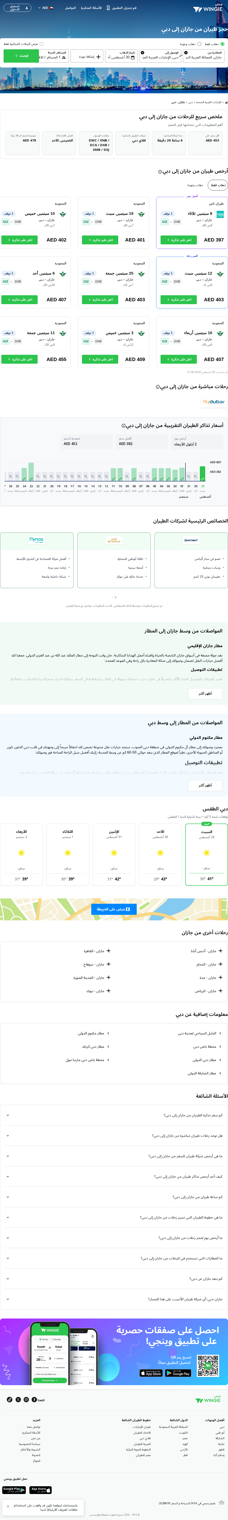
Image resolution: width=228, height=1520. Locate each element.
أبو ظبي (220, 1433)
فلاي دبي (145, 1438)
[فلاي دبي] (214, 402)
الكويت (183, 1433)
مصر (185, 1438)
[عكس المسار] (181, 56)
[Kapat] (8, 1507)
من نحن (35, 1438)
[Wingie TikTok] (9, 1400)
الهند (185, 1444)
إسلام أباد (218, 1455)
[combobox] (204, 57)
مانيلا (221, 1444)
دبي (191, 102)
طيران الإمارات (142, 1427)
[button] (202, 473)
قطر (185, 1455)
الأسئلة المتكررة (31, 1433)
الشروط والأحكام (30, 1449)
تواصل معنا (33, 1427)
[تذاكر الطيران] (226, 102)
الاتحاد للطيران (142, 1433)
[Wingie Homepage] (208, 8)
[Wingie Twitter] (18, 1400)
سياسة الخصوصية (29, 1444)
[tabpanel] (114, 284)
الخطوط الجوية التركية (138, 1449)
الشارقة (220, 1438)
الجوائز (36, 1461)
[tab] (218, 185)
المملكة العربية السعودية (173, 1427)
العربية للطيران (142, 1444)
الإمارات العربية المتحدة (208, 102)
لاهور (221, 1449)
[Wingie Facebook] (34, 1400)
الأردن (184, 1449)
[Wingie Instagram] (26, 1400)
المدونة (36, 1455)
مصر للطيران (143, 1455)
